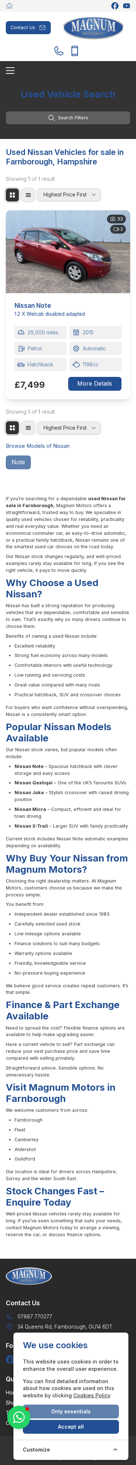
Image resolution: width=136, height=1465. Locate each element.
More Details (94, 383)
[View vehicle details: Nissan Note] (68, 252)
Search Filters (73, 117)
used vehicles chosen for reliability (59, 519)
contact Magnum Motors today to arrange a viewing (62, 1227)
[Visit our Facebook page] (115, 5)
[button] (18, 1417)
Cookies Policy (92, 1395)
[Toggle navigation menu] (68, 70)
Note (18, 462)
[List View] (28, 195)
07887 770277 (34, 1316)
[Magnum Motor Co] (9, 5)
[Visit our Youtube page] (126, 5)
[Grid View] (12, 195)
